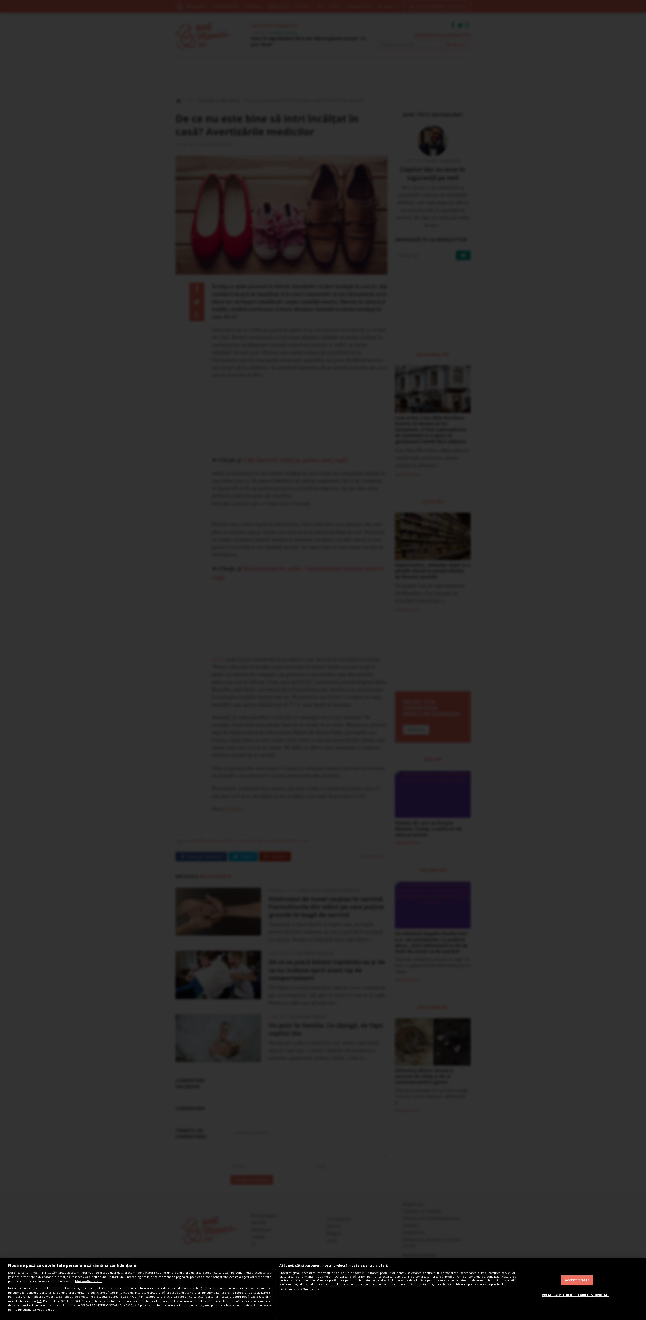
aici (39, 1301)
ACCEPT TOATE (577, 1280)
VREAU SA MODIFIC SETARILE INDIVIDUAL (575, 1295)
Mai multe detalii (88, 1281)
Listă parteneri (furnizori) (299, 1289)
